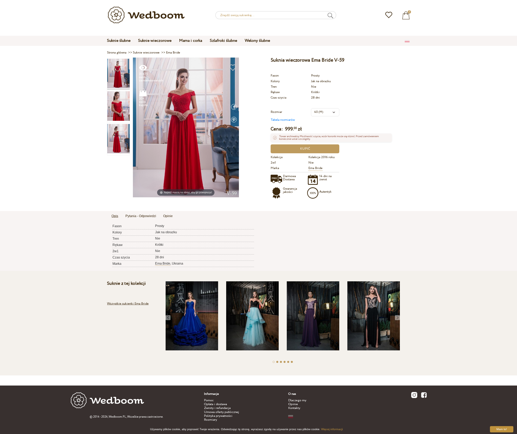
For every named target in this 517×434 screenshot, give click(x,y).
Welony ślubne (257, 41)
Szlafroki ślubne (223, 41)
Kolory (275, 81)
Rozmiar (276, 112)
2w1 (273, 163)
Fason (275, 76)
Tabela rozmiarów (283, 120)
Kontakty (294, 408)
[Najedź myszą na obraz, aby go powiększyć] (186, 127)
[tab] (114, 216)
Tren (274, 87)
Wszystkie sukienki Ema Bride (128, 303)
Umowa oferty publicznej (221, 412)
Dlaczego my (297, 400)
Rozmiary (210, 419)
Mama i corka (190, 41)
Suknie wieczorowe (154, 41)
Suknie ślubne (118, 41)
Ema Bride (315, 168)
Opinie (293, 404)
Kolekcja (277, 157)
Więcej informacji (332, 429)
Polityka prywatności (218, 416)
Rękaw (275, 92)
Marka (275, 168)
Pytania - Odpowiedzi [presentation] (140, 216)
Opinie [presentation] (168, 216)
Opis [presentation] (114, 216)
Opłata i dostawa (215, 404)
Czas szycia (278, 98)
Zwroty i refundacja (217, 408)
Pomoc (209, 400)
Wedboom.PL (117, 417)
